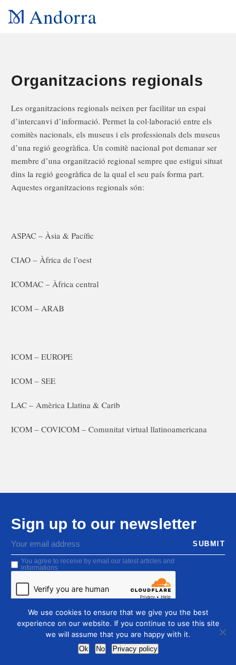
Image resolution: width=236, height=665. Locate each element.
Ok (83, 649)
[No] (222, 631)
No (100, 649)
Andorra (62, 16)
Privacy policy (135, 649)
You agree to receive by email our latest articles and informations (98, 564)
